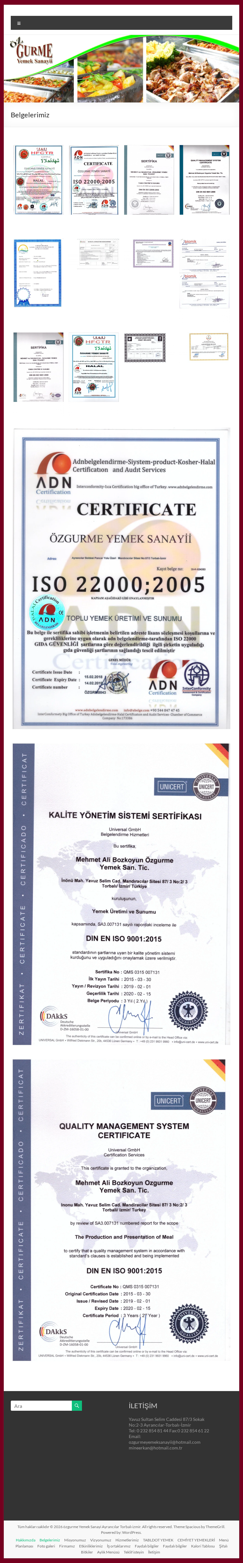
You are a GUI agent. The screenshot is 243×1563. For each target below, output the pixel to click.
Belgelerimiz (50, 1540)
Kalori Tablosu (203, 1546)
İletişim (154, 1552)
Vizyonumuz (100, 1540)
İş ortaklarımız (119, 1546)
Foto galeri (46, 1546)
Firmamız (67, 1546)
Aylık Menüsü (108, 1552)
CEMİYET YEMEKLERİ (196, 1540)
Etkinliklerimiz (91, 1546)
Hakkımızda (25, 1540)
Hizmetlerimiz (127, 1540)
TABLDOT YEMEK (158, 1540)
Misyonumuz (75, 1540)
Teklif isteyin (134, 1552)
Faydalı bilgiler (147, 1546)
